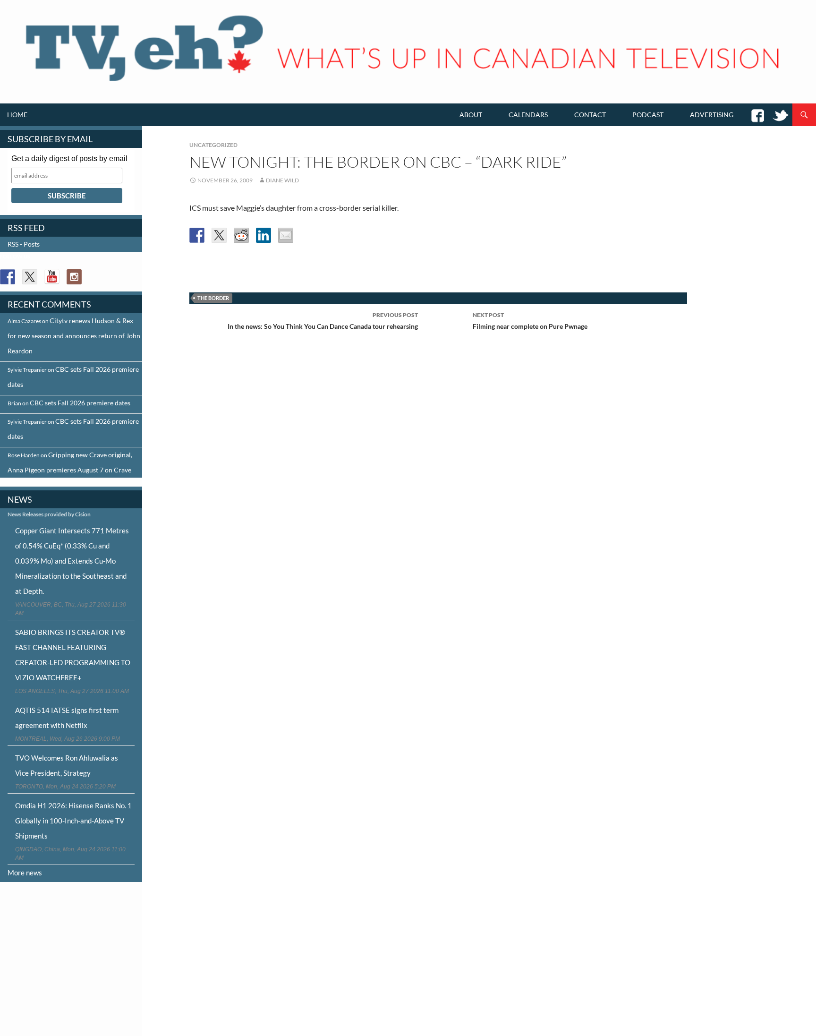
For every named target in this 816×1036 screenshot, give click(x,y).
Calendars (528, 115)
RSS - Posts (24, 244)
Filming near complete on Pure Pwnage (530, 320)
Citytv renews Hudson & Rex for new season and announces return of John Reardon (74, 336)
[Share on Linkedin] (263, 235)
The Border (213, 298)
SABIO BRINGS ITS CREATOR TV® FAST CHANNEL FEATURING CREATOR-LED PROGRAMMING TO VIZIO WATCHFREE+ (72, 655)
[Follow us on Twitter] (29, 276)
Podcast (647, 115)
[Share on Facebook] (196, 235)
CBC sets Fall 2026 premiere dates (80, 403)
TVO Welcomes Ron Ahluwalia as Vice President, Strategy (66, 765)
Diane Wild (282, 180)
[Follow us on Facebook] (7, 276)
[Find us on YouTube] (52, 276)
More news (25, 872)
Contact (590, 115)
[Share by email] (285, 235)
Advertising (711, 115)
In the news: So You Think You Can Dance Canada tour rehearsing (323, 320)
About (470, 115)
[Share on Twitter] (219, 235)
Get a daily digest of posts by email (69, 158)
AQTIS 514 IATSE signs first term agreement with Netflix (67, 717)
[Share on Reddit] (241, 235)
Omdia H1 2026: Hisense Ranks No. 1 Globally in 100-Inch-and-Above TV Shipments (73, 820)
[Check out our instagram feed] (74, 276)
